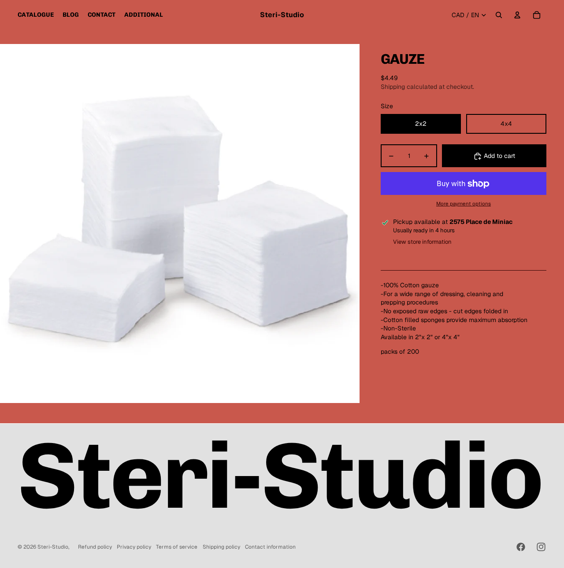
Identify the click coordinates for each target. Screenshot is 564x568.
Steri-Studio (52, 546)
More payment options (463, 204)
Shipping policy (221, 546)
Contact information (270, 546)
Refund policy (95, 546)
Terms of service (176, 546)
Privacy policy (134, 546)
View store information (422, 242)
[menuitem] (36, 15)
